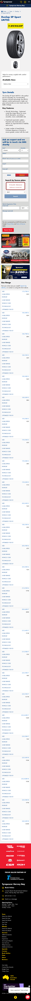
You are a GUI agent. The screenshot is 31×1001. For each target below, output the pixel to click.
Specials (4, 949)
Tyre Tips (4, 924)
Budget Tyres (5, 969)
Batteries (4, 937)
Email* (4, 164)
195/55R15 (25, 440)
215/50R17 (25, 652)
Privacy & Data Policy (11, 993)
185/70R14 (25, 334)
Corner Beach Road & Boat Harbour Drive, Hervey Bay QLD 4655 (16, 892)
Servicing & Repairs (7, 941)
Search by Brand (6, 920)
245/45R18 (25, 821)
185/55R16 (25, 524)
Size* (3, 148)
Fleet (3, 955)
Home (4, 11)
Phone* (11, 158)
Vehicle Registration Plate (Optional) (9, 205)
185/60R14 (25, 313)
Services (4, 933)
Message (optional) (7, 211)
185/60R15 (25, 376)
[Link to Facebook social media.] (15, 997)
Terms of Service (21, 224)
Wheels (4, 926)
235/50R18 (25, 800)
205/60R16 (25, 567)
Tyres (3, 914)
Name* (4, 153)
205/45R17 (25, 609)
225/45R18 (25, 757)
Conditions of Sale (21, 993)
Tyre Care (4, 922)
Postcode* (5, 169)
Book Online (6, 953)
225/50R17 (25, 673)
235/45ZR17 (25, 715)
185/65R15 (25, 397)
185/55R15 (25, 355)
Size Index (5, 965)
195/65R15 (25, 482)
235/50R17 (25, 736)
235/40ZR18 (25, 779)
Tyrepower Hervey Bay (17, 5)
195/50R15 (25, 418)
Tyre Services (5, 943)
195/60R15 (25, 461)
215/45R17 (25, 630)
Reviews (5, 959)
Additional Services (7, 947)
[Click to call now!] (21, 2)
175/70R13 (25, 291)
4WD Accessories (7, 935)
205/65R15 (25, 503)
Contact (4, 951)
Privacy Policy (10, 224)
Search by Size (6, 918)
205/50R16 (25, 546)
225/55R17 (25, 694)
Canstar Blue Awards (7, 967)
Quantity (23, 148)
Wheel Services (6, 945)
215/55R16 (25, 588)
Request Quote (8, 230)
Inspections (5, 939)
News (4, 957)
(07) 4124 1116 (10, 896)
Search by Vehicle (7, 916)
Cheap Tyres (5, 971)
